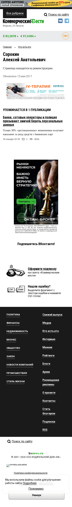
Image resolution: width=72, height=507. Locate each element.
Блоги (46, 363)
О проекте (48, 392)
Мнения (47, 347)
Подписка (48, 421)
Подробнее (30, 483)
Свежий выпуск (52, 314)
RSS (44, 429)
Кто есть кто (50, 331)
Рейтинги (48, 355)
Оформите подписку (42, 269)
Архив (46, 371)
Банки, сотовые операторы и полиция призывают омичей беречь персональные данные (33, 121)
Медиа (46, 322)
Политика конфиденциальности (30, 473)
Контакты (48, 400)
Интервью (48, 339)
